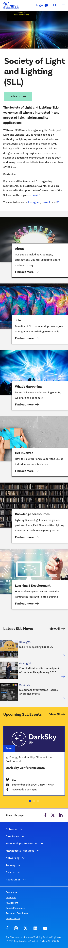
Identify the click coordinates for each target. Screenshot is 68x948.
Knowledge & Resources (20, 850)
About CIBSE (13, 879)
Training (10, 865)
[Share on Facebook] (45, 815)
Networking (12, 857)
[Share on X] (53, 815)
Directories (12, 836)
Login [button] (39, 5)
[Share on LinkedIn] (61, 815)
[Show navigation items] (21, 829)
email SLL (37, 195)
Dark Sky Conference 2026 (25, 768)
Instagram (34, 202)
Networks (11, 829)
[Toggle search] (55, 5)
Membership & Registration (22, 843)
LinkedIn (46, 202)
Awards (10, 872)
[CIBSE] (11, 6)
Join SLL (15, 96)
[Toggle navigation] (63, 5)
